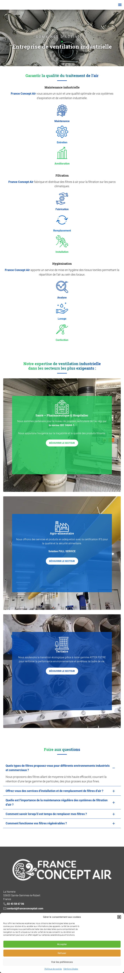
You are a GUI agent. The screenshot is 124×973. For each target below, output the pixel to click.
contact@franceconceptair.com (25, 908)
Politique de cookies (53, 969)
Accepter (62, 944)
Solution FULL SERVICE (62, 551)
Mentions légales (70, 969)
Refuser (62, 953)
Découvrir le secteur (62, 443)
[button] (119, 917)
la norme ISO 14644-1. (62, 425)
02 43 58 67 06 (15, 903)
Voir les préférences (62, 962)
